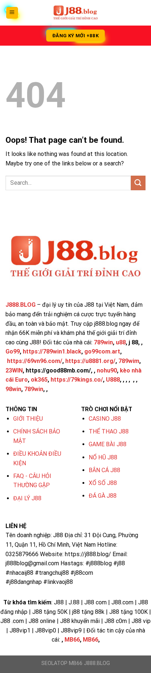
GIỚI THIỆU (28, 418)
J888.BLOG (20, 304)
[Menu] (12, 13)
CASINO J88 (105, 418)
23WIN (14, 370)
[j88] (75, 13)
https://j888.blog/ (88, 554)
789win (103, 342)
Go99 (12, 351)
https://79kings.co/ (77, 379)
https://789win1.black (52, 351)
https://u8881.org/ (90, 360)
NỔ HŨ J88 (103, 457)
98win (13, 389)
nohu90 (107, 370)
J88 (58, 535)
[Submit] (138, 183)
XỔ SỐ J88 (103, 482)
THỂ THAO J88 (109, 431)
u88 (121, 342)
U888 (113, 379)
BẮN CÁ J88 (104, 470)
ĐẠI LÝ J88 (27, 498)
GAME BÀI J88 (107, 444)
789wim (128, 360)
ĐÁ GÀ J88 (103, 495)
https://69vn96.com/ (34, 360)
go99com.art (102, 351)
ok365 (39, 379)
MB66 (72, 639)
